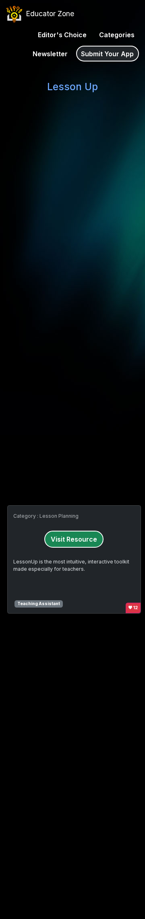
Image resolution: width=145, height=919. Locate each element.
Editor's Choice (62, 35)
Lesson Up (72, 86)
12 (135, 607)
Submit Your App (107, 54)
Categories (117, 35)
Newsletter (50, 54)
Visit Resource (74, 539)
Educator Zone (49, 13)
